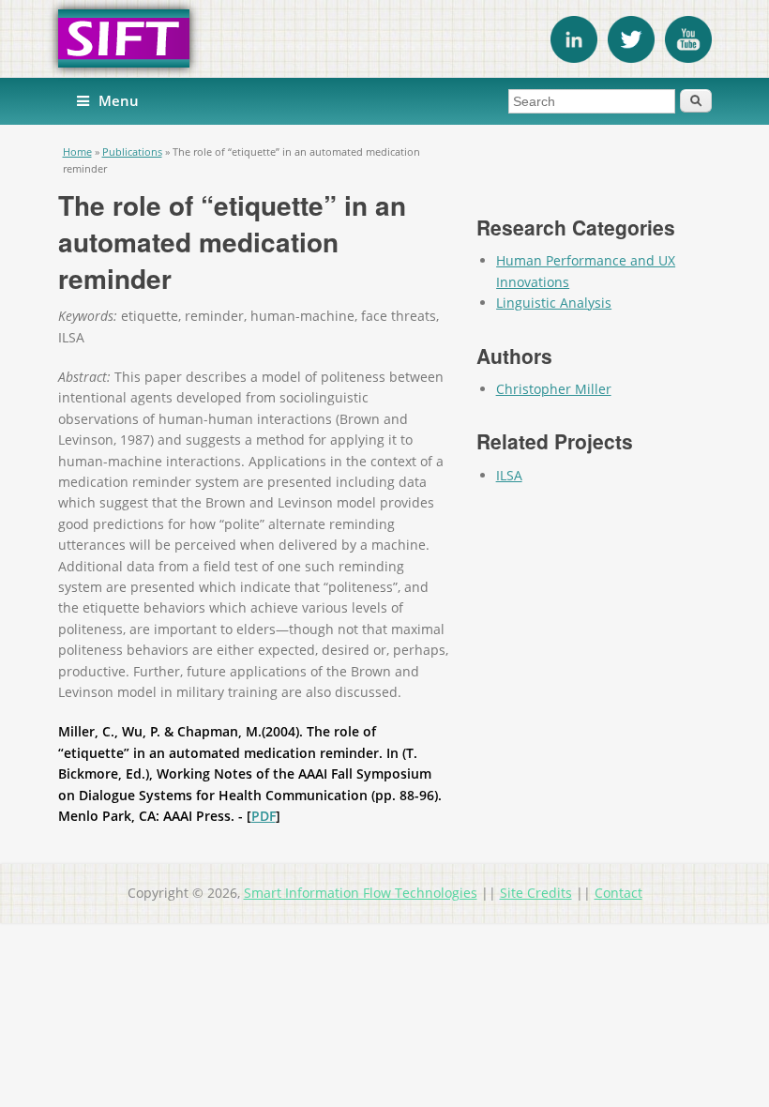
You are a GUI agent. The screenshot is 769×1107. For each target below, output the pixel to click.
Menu (118, 101)
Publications (132, 151)
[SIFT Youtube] (688, 58)
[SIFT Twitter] (631, 58)
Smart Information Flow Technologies (360, 893)
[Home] (385, 38)
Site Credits (536, 893)
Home (77, 151)
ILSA (509, 475)
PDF (263, 816)
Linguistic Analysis (553, 302)
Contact (618, 893)
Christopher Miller (553, 389)
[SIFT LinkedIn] (573, 58)
